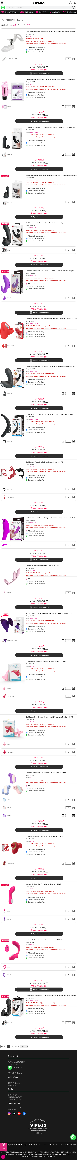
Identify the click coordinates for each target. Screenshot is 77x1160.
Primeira (3, 1046)
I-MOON (32, 889)
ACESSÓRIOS (10, 20)
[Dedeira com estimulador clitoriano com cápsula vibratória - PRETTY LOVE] (12, 138)
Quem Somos (12, 1082)
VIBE (31, 36)
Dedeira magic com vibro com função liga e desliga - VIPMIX (46, 661)
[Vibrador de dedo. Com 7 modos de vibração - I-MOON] (12, 895)
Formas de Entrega (14, 1098)
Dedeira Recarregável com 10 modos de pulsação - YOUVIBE (46, 773)
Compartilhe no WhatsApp (36, 52)
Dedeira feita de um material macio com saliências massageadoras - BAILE (50, 79)
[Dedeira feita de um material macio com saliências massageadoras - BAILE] (12, 90)
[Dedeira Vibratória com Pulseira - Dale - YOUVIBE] (12, 577)
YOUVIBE (32, 570)
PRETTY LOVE (34, 132)
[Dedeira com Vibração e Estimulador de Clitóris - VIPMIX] (12, 473)
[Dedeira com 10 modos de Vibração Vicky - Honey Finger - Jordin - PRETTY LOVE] (12, 425)
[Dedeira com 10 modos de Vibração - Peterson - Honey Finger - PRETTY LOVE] (12, 529)
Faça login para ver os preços (41, 73)
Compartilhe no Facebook (36, 49)
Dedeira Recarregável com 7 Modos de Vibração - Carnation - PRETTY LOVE (51, 318)
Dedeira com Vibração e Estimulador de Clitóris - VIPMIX (44, 462)
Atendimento (12, 1085)
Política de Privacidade (15, 1084)
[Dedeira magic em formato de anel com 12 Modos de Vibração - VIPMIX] (12, 728)
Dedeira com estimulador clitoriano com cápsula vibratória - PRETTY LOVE (50, 127)
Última (17, 1046)
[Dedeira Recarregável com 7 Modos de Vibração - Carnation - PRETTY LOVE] (12, 330)
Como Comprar (13, 1094)
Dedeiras (20, 20)
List (14, 25)
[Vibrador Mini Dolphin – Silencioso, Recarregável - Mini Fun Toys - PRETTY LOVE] (12, 624)
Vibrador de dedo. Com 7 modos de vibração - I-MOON (44, 884)
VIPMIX (32, 467)
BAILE (31, 84)
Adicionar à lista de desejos (36, 47)
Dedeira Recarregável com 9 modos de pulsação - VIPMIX (45, 836)
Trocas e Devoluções (14, 1099)
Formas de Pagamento (15, 1096)
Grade (6, 25)
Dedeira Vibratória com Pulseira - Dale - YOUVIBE (42, 565)
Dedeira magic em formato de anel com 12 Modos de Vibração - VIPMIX (49, 717)
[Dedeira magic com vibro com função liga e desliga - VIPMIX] (12, 672)
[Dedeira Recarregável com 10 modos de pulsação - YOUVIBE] (12, 784)
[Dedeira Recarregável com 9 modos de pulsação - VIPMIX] (12, 847)
